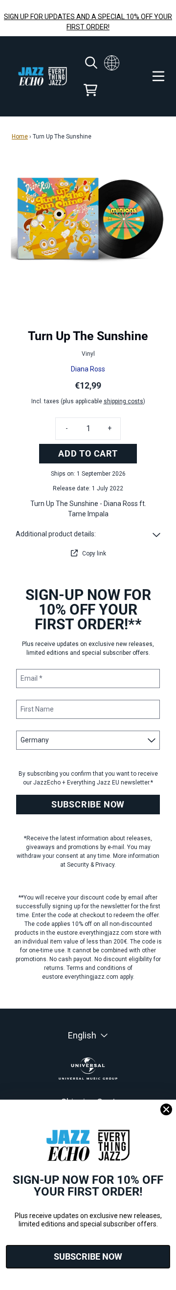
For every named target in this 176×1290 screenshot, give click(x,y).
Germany (112, 62)
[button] (88, 534)
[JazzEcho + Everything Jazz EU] (42, 76)
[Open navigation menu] (158, 76)
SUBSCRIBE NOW (88, 804)
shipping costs (123, 401)
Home (20, 136)
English (82, 1035)
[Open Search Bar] (90, 62)
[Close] (166, 1109)
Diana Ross (88, 369)
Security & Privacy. (91, 864)
